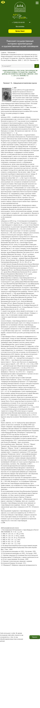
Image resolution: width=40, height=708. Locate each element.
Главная (3, 52)
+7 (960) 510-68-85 (18, 22)
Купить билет (20, 31)
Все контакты (20, 26)
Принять (34, 637)
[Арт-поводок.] (20, 16)
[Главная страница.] (20, 7)
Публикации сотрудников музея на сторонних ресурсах (19, 54)
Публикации (12, 52)
